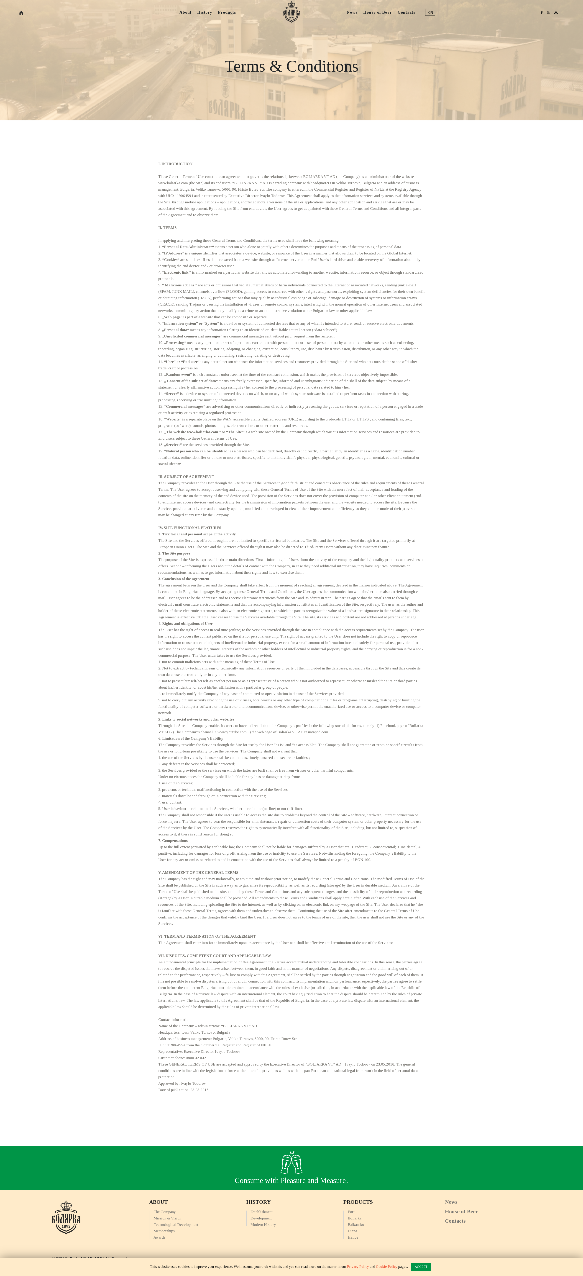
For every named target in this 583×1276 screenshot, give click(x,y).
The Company (164, 1212)
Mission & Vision (167, 1218)
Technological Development (175, 1224)
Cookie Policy (386, 1266)
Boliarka (354, 1218)
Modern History (263, 1224)
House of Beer (461, 1211)
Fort (351, 1212)
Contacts (455, 1221)
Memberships (164, 1231)
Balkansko (356, 1224)
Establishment (262, 1212)
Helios (353, 1237)
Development (261, 1218)
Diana (352, 1231)
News (451, 1202)
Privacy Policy (358, 1266)
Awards (159, 1237)
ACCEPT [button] (421, 1266)
